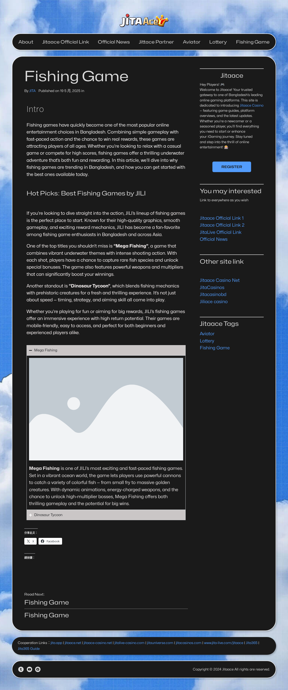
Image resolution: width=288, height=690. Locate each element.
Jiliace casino (214, 301)
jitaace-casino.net (98, 643)
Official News (213, 239)
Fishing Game (46, 602)
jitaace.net (73, 643)
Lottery (207, 341)
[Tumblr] (21, 669)
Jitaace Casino (251, 105)
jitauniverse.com (160, 643)
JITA (32, 91)
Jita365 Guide (29, 648)
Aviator (207, 333)
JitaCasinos (212, 287)
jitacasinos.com (188, 643)
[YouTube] (29, 669)
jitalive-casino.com (129, 643)
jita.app (56, 643)
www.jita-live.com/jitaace (223, 643)
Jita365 (251, 643)
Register (231, 167)
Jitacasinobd (213, 294)
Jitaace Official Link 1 (222, 218)
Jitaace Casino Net (220, 280)
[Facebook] (37, 669)
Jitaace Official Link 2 (222, 225)
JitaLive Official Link (220, 232)
